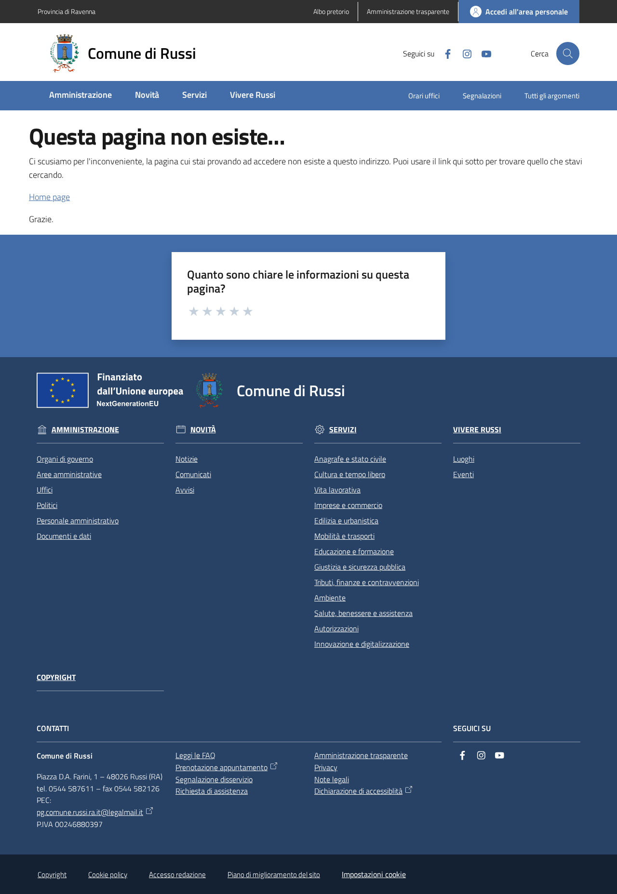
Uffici (45, 489)
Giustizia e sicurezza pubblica (359, 567)
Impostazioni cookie (374, 874)
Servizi (343, 429)
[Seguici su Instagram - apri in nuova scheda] (463, 53)
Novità (203, 429)
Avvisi (184, 489)
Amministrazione (85, 429)
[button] (567, 53)
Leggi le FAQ (195, 755)
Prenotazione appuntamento (221, 767)
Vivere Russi (477, 429)
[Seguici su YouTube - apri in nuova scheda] (482, 53)
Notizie (186, 459)
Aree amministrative (69, 474)
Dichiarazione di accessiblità (358, 791)
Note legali (331, 779)
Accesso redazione (177, 874)
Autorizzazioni (336, 628)
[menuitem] (80, 95)
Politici (47, 505)
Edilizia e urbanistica (346, 520)
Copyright (56, 677)
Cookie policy (107, 874)
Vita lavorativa (337, 489)
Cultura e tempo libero (349, 474)
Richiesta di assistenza (211, 791)
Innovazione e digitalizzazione (361, 644)
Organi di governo (65, 459)
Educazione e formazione (354, 551)
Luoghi (463, 459)
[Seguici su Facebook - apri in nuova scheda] (444, 53)
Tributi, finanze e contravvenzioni (366, 582)
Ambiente (330, 597)
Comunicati (193, 474)
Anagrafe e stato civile (350, 459)
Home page (49, 196)
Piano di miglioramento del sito (274, 874)
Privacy (325, 767)
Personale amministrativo (78, 520)
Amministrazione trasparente (361, 755)
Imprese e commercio (348, 505)
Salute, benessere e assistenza (363, 613)
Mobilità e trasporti (344, 536)
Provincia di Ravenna (66, 11)
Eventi (463, 474)
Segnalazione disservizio (214, 779)
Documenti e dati (64, 536)
